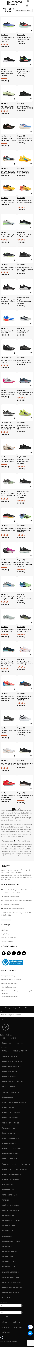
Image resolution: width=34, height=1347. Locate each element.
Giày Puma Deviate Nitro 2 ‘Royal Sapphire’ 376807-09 (8, 39)
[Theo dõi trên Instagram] (9, 953)
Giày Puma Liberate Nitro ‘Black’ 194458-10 (25, 764)
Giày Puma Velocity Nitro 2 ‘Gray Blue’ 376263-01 (8, 598)
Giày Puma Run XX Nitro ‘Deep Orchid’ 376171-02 (8, 563)
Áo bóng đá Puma (10, 1123)
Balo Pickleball (9, 1267)
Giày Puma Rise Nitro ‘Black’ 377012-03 (23, 73)
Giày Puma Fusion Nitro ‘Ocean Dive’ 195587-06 (24, 139)
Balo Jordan (8, 1236)
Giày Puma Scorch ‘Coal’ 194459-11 (8, 731)
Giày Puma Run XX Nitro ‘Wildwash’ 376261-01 (8, 764)
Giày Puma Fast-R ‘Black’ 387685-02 (8, 361)
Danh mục (3, 1047)
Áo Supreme (8, 1190)
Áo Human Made (10, 1154)
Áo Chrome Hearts (10, 1138)
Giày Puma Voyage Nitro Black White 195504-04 (8, 301)
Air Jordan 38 (8, 1087)
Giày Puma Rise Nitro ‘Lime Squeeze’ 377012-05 (24, 427)
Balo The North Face (11, 1277)
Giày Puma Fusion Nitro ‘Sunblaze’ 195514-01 (8, 697)
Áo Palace (21, 1169)
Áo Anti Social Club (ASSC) (14, 1102)
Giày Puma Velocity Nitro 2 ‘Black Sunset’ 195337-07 (8, 530)
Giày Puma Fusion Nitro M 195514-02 (8, 332)
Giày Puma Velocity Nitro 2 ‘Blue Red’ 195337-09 (25, 393)
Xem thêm (6, 1298)
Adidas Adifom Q (9, 1056)
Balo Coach (8, 1226)
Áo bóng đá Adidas (11, 1113)
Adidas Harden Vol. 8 (11, 1066)
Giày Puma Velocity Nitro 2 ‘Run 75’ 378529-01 (8, 107)
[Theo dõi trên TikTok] (14, 953)
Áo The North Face (11, 1195)
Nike (3, 1038)
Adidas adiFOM (20, 1051)
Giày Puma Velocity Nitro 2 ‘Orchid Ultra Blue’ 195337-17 (25, 698)
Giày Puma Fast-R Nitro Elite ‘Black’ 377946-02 (8, 495)
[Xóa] (2, 1020)
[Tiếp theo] (20, 809)
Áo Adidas (7, 1097)
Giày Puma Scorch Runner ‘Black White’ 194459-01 (7, 73)
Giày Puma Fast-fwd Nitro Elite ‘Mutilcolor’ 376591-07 (24, 598)
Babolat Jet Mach (10, 1210)
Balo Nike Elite (9, 1262)
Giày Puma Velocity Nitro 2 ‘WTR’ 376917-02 (8, 630)
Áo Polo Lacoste (10, 1179)
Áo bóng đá (6, 1043)
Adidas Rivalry (9, 1071)
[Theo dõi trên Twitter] (19, 953)
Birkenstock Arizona (12, 1287)
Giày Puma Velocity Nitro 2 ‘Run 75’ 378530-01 (25, 236)
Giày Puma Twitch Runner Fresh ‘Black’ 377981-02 (23, 461)
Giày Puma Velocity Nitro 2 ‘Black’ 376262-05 (25, 796)
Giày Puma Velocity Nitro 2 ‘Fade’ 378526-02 (8, 236)
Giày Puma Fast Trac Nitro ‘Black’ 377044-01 (24, 361)
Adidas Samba (9, 1077)
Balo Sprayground (11, 1272)
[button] (2, 3)
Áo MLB (25, 1164)
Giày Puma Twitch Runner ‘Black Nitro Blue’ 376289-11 (24, 564)
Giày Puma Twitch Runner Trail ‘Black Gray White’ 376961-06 (8, 427)
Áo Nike (6, 1169)
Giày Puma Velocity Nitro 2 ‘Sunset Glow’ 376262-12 (25, 202)
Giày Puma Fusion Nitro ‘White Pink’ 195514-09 (8, 393)
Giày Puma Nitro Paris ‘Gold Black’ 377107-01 (8, 172)
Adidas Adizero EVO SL (12, 1061)
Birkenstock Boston (11, 1292)
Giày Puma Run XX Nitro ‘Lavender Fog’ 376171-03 (25, 663)
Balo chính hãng (11, 1220)
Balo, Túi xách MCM (11, 1282)
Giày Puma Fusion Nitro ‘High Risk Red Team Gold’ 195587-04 (8, 797)
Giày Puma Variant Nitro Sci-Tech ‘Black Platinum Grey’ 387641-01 (25, 269)
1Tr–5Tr (5, 1327)
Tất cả (4, 1051)
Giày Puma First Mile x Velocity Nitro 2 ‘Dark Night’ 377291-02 (7, 664)
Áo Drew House (9, 1143)
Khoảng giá (3, 1302)
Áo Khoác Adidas (10, 1159)
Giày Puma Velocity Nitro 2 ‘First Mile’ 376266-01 (8, 460)
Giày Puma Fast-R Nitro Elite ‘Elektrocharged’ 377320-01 (24, 530)
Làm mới (5, 1317)
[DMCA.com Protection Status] (6, 919)
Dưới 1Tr (16, 1322)
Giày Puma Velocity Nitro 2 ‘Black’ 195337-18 (8, 268)
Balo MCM (7, 1246)
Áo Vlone (6, 1200)
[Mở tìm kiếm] (28, 1)
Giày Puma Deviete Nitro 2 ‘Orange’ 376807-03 (8, 201)
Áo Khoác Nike (9, 1164)
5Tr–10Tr (18, 1327)
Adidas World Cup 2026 (12, 1082)
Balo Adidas (8, 1215)
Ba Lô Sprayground (10, 1205)
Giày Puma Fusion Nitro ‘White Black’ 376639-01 (24, 731)
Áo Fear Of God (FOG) (11, 1149)
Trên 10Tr (6, 1332)
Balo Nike (20, 1043)
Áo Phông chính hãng (11, 1174)
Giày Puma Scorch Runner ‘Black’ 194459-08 (25, 107)
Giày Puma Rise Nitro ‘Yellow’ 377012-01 (23, 172)
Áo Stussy (8, 1185)
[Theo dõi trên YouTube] (24, 953)
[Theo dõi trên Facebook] (4, 953)
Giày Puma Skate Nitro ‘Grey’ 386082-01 (24, 332)
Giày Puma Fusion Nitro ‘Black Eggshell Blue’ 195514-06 (24, 39)
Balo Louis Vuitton (11, 1241)
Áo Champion (8, 1133)
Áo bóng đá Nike (10, 1118)
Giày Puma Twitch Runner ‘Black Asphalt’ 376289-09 (24, 301)
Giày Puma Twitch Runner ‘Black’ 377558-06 (8, 139)
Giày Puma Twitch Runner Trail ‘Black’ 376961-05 (23, 495)
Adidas (13, 1038)
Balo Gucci (7, 1231)
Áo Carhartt (8, 1128)
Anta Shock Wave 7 (10, 1092)
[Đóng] (5, 1027)
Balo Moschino (9, 1251)
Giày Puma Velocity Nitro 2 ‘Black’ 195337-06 (25, 630)
